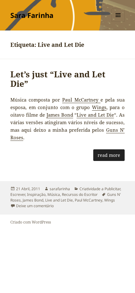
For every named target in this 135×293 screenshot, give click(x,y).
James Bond (59, 115)
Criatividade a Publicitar (99, 188)
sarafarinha (60, 188)
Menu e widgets (118, 21)
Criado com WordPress (30, 222)
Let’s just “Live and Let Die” (57, 79)
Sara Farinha (31, 15)
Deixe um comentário (35, 205)
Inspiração (36, 194)
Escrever (17, 194)
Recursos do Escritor (80, 194)
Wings (99, 107)
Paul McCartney (81, 100)
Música (53, 194)
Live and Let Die (95, 115)
